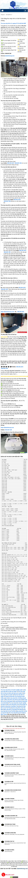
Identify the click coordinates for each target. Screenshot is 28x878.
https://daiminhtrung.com (7, 427)
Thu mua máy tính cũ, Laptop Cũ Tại (10, 23)
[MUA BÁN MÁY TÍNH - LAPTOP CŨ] (14, 4)
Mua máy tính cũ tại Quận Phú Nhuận (13, 709)
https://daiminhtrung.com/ (7, 311)
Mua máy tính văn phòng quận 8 (13, 699)
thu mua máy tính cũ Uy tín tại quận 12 (17, 704)
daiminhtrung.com (9, 55)
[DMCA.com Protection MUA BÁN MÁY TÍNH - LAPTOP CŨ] (14, 877)
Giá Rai (23, 23)
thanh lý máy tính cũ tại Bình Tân (9, 706)
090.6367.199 (18, 163)
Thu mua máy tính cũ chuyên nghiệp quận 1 (12, 689)
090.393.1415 (10, 163)
